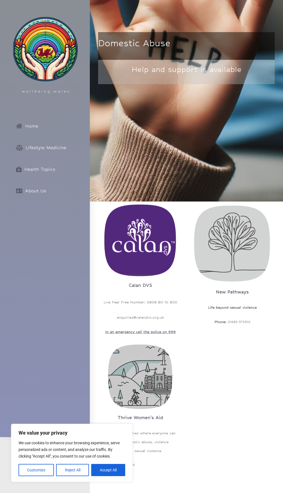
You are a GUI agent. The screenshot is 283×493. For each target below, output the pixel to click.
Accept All (108, 470)
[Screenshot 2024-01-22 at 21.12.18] (140, 344)
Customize (36, 470)
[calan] (140, 203)
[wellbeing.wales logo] (45, 18)
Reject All (72, 470)
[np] (232, 203)
